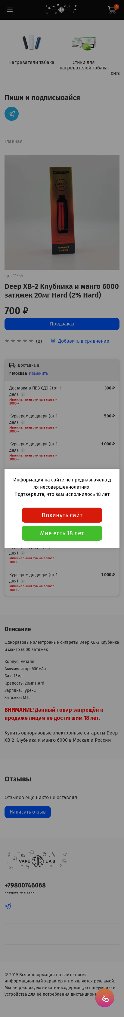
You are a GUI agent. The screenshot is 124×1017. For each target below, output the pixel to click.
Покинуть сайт (62, 515)
